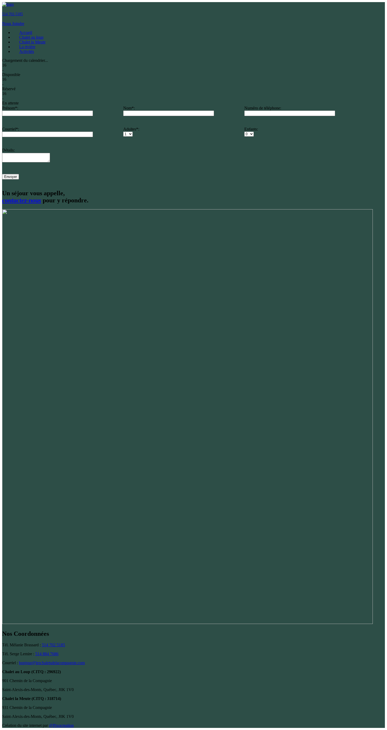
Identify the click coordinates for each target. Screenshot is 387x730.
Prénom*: (10, 108)
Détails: (8, 150)
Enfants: (251, 129)
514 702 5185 (53, 645)
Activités (26, 51)
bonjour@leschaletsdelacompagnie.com (52, 663)
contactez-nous (21, 200)
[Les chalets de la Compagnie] (8, 4)
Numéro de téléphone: (262, 108)
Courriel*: (10, 129)
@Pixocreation (61, 725)
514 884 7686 (46, 654)
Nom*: (129, 108)
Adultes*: (131, 129)
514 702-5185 (12, 14)
